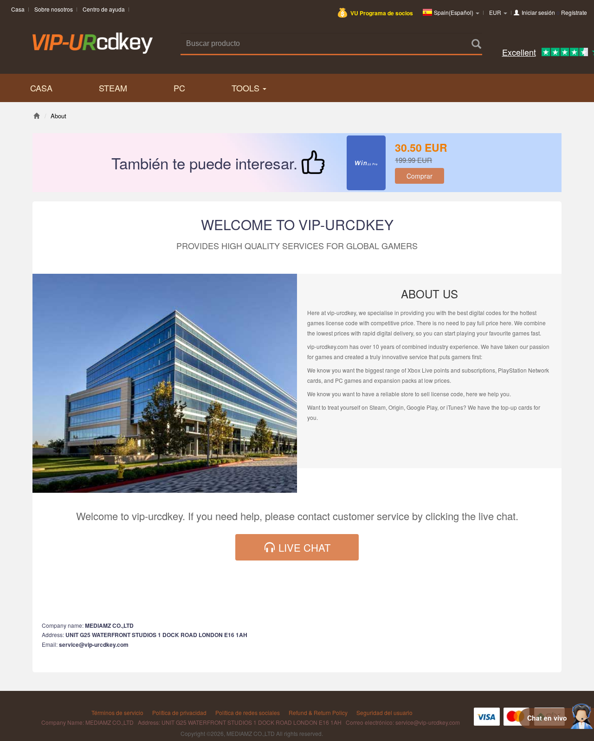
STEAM (113, 88)
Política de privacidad (179, 712)
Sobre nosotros (53, 9)
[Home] (36, 116)
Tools (247, 88)
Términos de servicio (117, 712)
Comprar (420, 175)
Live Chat (303, 547)
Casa (18, 9)
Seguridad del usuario (384, 712)
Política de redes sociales (247, 712)
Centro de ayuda (104, 9)
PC (179, 88)
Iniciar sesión (538, 12)
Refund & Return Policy (318, 712)
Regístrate (574, 12)
